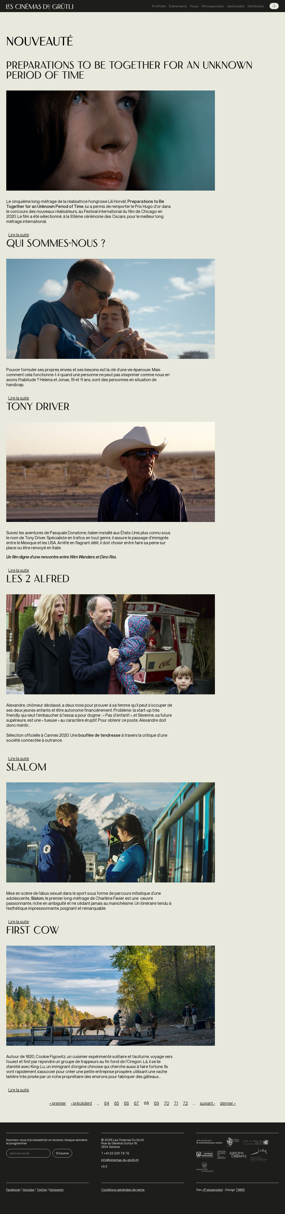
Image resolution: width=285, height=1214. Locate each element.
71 (176, 1103)
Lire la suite (18, 234)
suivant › (207, 1103)
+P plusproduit (212, 1189)
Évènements (178, 6)
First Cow (32, 931)
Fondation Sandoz (259, 1155)
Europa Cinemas (238, 1155)
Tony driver (37, 407)
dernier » (228, 1103)
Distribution (256, 6)
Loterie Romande (204, 1155)
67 (136, 1103)
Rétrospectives (213, 6)
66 (126, 1103)
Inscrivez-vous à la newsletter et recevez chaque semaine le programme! (46, 1141)
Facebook (13, 1189)
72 (185, 1103)
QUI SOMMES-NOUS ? (55, 244)
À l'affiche (159, 6)
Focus (194, 6)
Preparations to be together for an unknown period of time (129, 71)
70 (166, 1103)
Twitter (42, 1189)
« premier (57, 1103)
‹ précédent (81, 1103)
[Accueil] (39, 6)
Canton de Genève (233, 1142)
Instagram (56, 1189)
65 (116, 1103)
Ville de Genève (256, 1142)
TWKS (240, 1189)
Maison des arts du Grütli (221, 1155)
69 (156, 1103)
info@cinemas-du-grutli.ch (120, 1160)
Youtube (28, 1189)
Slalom (26, 768)
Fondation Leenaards (204, 1167)
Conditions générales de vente (123, 1189)
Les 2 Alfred (37, 580)
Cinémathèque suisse (209, 1142)
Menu (274, 6)
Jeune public (236, 6)
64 (106, 1103)
